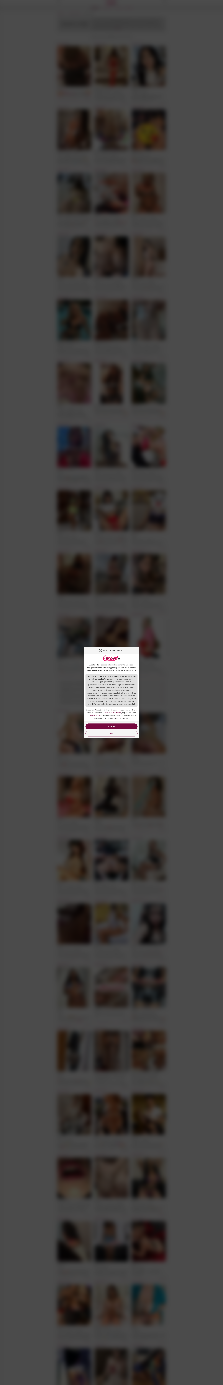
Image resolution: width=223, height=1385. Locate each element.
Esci (111, 733)
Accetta (111, 726)
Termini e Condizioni (112, 712)
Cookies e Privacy (94, 715)
